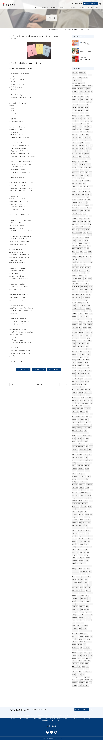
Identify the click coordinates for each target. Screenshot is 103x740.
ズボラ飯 (86, 240)
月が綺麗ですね (82, 291)
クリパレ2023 (80, 669)
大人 (90, 102)
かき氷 (89, 278)
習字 (82, 93)
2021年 (84, 302)
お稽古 (73, 240)
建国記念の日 (74, 484)
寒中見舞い (88, 601)
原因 (86, 389)
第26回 (90, 584)
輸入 (82, 652)
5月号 (73, 229)
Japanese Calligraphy (83, 571)
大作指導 (80, 500)
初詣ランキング (75, 112)
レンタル (83, 593)
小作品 (77, 587)
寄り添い (82, 267)
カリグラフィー (87, 180)
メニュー (74, 77)
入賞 (73, 584)
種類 (89, 305)
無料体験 (74, 441)
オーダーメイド (87, 519)
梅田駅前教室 (81, 107)
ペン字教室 (74, 468)
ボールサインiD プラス (76, 498)
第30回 (90, 671)
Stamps (73, 679)
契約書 (73, 462)
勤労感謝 (77, 294)
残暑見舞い (90, 538)
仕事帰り (74, 541)
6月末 (73, 251)
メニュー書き (81, 533)
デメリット (74, 443)
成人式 (73, 150)
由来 (77, 262)
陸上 (73, 405)
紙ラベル (84, 522)
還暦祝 (77, 283)
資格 (85, 511)
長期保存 (89, 340)
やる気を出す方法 (85, 205)
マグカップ (85, 498)
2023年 (73, 639)
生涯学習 (88, 557)
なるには (87, 194)
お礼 (84, 183)
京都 (83, 414)
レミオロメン (82, 338)
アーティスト (81, 134)
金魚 (80, 536)
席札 (81, 647)
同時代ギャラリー (75, 652)
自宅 (87, 411)
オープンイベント (79, 622)
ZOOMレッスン (75, 506)
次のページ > (64, 384)
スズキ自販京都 (85, 625)
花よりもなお (83, 367)
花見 (73, 197)
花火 (82, 272)
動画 (73, 232)
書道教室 (87, 112)
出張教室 (89, 435)
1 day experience (75, 633)
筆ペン (73, 121)
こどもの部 (87, 93)
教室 (77, 72)
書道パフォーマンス (85, 99)
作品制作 (89, 641)
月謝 (73, 140)
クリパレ (74, 669)
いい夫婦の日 (89, 593)
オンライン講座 (75, 552)
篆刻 (87, 416)
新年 (82, 126)
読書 (73, 297)
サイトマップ (57, 720)
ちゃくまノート (86, 685)
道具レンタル (74, 593)
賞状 (84, 644)
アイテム (87, 487)
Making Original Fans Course (77, 677)
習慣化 (81, 424)
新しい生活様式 (75, 267)
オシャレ (82, 329)
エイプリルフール (81, 202)
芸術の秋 (89, 427)
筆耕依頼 (81, 560)
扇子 (79, 538)
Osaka (88, 574)
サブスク (83, 346)
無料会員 (90, 251)
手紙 (82, 167)
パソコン (86, 175)
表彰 (73, 530)
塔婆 (73, 525)
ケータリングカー (75, 308)
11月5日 (90, 546)
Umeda (84, 576)
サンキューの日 (87, 647)
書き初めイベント (75, 609)
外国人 (91, 446)
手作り (86, 172)
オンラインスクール (84, 481)
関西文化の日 (78, 590)
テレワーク (89, 232)
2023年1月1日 (81, 606)
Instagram (81, 517)
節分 (86, 161)
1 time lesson (86, 652)
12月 (73, 102)
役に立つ (78, 161)
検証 (87, 446)
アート (91, 536)
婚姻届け (74, 199)
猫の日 (73, 481)
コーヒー (79, 473)
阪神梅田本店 (81, 682)
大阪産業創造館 (84, 546)
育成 (77, 452)
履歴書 (90, 167)
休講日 (81, 251)
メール (84, 245)
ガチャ (77, 338)
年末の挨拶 (85, 460)
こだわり (78, 403)
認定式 (86, 587)
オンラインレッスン (76, 565)
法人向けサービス (82, 91)
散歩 (90, 216)
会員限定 (87, 229)
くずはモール (74, 606)
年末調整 (74, 316)
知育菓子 (83, 354)
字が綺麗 (77, 175)
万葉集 (85, 650)
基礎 (83, 674)
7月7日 (85, 384)
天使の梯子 (85, 370)
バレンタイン (74, 164)
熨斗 (81, 552)
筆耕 (73, 183)
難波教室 (83, 159)
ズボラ (84, 365)
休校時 (73, 256)
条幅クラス (80, 332)
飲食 (89, 150)
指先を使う (78, 197)
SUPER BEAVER (75, 389)
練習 (77, 121)
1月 (76, 153)
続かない (82, 422)
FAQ (80, 102)
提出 (73, 226)
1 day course (89, 620)
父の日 (79, 259)
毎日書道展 (74, 500)
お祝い (78, 150)
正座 (84, 232)
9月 (86, 275)
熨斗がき (90, 527)
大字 (77, 544)
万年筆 (88, 568)
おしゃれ (83, 115)
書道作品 (88, 115)
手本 (87, 104)
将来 (83, 161)
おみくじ (74, 362)
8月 (79, 272)
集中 (73, 457)
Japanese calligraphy (76, 503)
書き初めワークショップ (81, 603)
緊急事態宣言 (74, 324)
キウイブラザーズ (75, 378)
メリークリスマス (75, 142)
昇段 (77, 245)
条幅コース (80, 555)
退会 (73, 237)
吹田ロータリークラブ (76, 527)
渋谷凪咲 (87, 468)
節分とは (74, 471)
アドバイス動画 (80, 240)
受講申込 (77, 381)
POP (73, 416)
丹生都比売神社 (84, 492)
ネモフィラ (86, 357)
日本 (73, 145)
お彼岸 (73, 343)
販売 (73, 118)
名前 (79, 443)
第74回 (85, 660)
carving (78, 679)
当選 (91, 145)
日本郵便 (74, 302)
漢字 (73, 207)
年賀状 (73, 126)
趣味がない (82, 411)
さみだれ (74, 370)
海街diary (87, 381)
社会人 (85, 188)
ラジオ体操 (88, 422)
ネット (78, 601)
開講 (73, 194)
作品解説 (87, 663)
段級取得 (74, 479)
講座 (85, 641)
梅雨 (73, 272)
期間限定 (74, 354)
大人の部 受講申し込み (62, 718)
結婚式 (89, 199)
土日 (90, 587)
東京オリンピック (85, 403)
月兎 (83, 612)
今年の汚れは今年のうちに (83, 300)
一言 (73, 156)
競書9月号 (80, 278)
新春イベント (74, 617)
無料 (73, 454)
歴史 (77, 145)
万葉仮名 (74, 655)
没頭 (84, 552)
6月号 (77, 251)
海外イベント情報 (75, 99)
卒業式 (88, 338)
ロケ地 (88, 156)
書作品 (81, 519)
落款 (86, 579)
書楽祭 (77, 663)
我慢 (87, 329)
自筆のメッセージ (79, 430)
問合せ (82, 381)
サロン (86, 226)
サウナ (73, 403)
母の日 (86, 362)
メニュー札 (86, 560)
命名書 (78, 115)
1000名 (90, 449)
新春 (86, 612)
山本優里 (78, 614)
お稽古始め (81, 514)
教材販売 (80, 243)
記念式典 (84, 628)
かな (78, 167)
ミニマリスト (79, 264)
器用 (77, 148)
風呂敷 (73, 270)
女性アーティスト (75, 598)
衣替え (85, 340)
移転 (91, 679)
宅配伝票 (74, 178)
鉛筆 (77, 156)
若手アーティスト (82, 617)
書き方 (80, 137)
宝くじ (87, 145)
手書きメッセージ (75, 422)
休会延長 (87, 237)
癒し (87, 216)
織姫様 (73, 384)
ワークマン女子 (75, 357)
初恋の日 (74, 435)
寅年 (91, 443)
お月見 (73, 427)
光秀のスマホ (83, 373)
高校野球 (87, 414)
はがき (79, 435)
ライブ (86, 96)
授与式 (81, 587)
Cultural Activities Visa (76, 574)
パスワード (85, 224)
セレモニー (74, 538)
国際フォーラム (84, 598)
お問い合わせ (85, 77)
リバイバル (87, 471)
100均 (87, 256)
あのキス (82, 386)
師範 (73, 175)
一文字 (91, 131)
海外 (84, 186)
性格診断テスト (81, 362)
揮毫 (89, 91)
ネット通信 (83, 563)
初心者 (78, 408)
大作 (73, 492)
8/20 (90, 682)
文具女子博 (80, 392)
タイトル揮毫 (79, 568)
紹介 (91, 121)
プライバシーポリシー (76, 80)
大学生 (89, 617)
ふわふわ (74, 281)
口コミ (73, 601)
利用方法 (90, 286)
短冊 (77, 533)
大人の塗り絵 (80, 199)
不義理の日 (89, 348)
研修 (83, 281)
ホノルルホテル (81, 110)
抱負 (85, 126)
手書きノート (74, 275)
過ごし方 (85, 327)
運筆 (77, 140)
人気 (82, 378)
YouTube (77, 104)
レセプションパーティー (86, 565)
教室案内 (87, 107)
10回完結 (77, 226)
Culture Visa (89, 631)
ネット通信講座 (84, 286)
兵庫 (83, 178)
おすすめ (82, 121)
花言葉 (73, 359)
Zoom (85, 324)
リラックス (74, 660)
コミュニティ (81, 468)
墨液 (81, 351)
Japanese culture (82, 631)
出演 (89, 598)
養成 (73, 153)
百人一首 (74, 167)
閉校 (73, 294)
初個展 (90, 650)
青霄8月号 (82, 544)
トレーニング (81, 148)
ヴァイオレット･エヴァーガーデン (79, 476)
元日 (82, 609)
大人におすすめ (87, 408)
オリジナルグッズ (75, 511)
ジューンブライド (75, 386)
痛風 (91, 514)
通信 (89, 210)
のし (81, 283)
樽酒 (80, 522)
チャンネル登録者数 (83, 449)
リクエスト (74, 313)
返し (88, 291)
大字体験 (82, 663)
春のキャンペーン (87, 351)
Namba (73, 576)
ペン (89, 137)
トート (90, 498)
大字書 (78, 563)
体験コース (79, 674)
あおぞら (74, 658)
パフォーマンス (75, 186)
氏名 (89, 492)
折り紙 (78, 376)
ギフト (73, 603)
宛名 (73, 446)
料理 (83, 438)
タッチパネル (82, 207)
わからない (82, 216)
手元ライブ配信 (79, 405)
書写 (82, 679)
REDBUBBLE (80, 465)
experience (78, 620)
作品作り (80, 660)
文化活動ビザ (74, 449)
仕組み (86, 313)
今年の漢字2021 (79, 454)
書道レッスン (74, 636)
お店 (85, 150)
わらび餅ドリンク (75, 395)
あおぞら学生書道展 (83, 289)
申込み (82, 96)
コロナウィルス (79, 213)
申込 (90, 224)
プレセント (79, 438)
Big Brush (84, 574)
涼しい (88, 270)
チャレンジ (74, 243)
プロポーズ (74, 191)
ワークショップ (75, 172)
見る (77, 289)
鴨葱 (88, 343)
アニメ (80, 671)
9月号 (77, 424)
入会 (77, 102)
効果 (82, 180)
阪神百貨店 (87, 669)
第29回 (73, 563)
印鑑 (78, 579)
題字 (84, 568)
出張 (81, 186)
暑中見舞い (84, 538)
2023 (73, 663)
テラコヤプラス (75, 571)
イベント (82, 172)
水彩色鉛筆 (74, 202)
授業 (82, 408)
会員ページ (82, 229)
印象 (82, 175)
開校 (87, 235)
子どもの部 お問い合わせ (48, 718)
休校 (80, 218)
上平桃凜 (77, 530)
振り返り (85, 454)
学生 (73, 587)
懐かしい (83, 508)
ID (80, 224)
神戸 (83, 321)
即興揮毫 (74, 644)
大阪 (87, 102)
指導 (88, 552)
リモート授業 (89, 324)
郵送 (77, 229)
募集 (85, 210)
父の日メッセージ (87, 378)
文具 (85, 392)
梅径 (73, 245)
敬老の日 (79, 365)
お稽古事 (88, 576)
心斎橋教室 (87, 679)
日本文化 (87, 121)
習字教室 (79, 178)
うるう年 (89, 476)
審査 (89, 221)
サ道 (91, 400)
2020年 (77, 224)
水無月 (90, 370)
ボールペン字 (78, 118)
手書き (89, 164)
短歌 (90, 191)
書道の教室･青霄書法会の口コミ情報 (79, 74)
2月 (84, 156)
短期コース (80, 650)
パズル (83, 359)
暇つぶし (84, 427)
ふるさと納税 (81, 313)
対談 (78, 419)
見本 (91, 414)
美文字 (83, 416)
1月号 (87, 316)
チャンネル (83, 104)
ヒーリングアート (75, 180)
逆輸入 (77, 207)
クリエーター (74, 671)
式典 (80, 628)
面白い (87, 346)
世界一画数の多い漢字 (80, 446)
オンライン (87, 281)
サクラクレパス (88, 495)
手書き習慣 (84, 435)
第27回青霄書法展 (86, 297)
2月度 (73, 620)
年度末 (73, 346)
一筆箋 (80, 183)
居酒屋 (77, 169)
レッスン (77, 123)
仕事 (91, 205)
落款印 (80, 639)
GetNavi (81, 495)
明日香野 (88, 395)
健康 (87, 666)
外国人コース (89, 658)
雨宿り (81, 400)
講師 (83, 194)
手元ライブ (88, 354)
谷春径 (73, 568)
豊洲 (73, 224)
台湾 (81, 131)
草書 (88, 365)
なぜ (73, 430)
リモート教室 (87, 517)
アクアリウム (85, 536)
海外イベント (79, 129)
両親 (89, 541)
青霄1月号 (88, 294)
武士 (78, 367)
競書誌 (82, 595)
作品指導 (77, 492)
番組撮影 (87, 636)
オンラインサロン (75, 210)
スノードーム (87, 332)
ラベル (87, 533)
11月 (73, 289)
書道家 (73, 129)
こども (85, 457)
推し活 (73, 508)
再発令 (80, 324)
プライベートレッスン (83, 452)
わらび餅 (82, 395)
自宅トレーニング (75, 286)
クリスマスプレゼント (76, 460)
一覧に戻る (39, 384)
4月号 (86, 221)
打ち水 (85, 278)
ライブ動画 (85, 441)
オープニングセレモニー (85, 530)
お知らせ (74, 235)
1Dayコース (88, 590)
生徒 (84, 213)
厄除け (84, 270)
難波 (73, 159)
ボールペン (87, 169)
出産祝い (90, 506)
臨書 (83, 471)
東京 (79, 414)
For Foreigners (75, 631)
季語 (76, 332)
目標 (73, 134)
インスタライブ (87, 243)
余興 (85, 430)
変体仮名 (79, 655)
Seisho (83, 658)
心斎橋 (82, 142)
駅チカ (73, 115)
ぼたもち (78, 343)
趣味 (73, 104)
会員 (73, 213)
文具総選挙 (74, 392)
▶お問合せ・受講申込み (90, 3)
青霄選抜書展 (74, 682)
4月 (85, 199)
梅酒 (73, 381)
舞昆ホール (74, 650)
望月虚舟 (79, 557)
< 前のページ (14, 384)
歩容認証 (90, 262)
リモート (74, 300)
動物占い (88, 359)
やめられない (74, 291)
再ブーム (74, 473)
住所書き (74, 557)
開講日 (73, 161)
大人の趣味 (86, 283)
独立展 (73, 546)
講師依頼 (74, 88)
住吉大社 (82, 112)
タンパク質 (82, 316)
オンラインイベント (81, 479)
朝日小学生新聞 (89, 484)
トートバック (87, 465)
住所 (73, 495)
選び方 (82, 397)
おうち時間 (79, 256)
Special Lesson (85, 655)
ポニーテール (79, 384)
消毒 (90, 416)
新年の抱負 (87, 153)
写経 (80, 140)
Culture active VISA (80, 549)
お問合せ (77, 93)
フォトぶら (78, 159)
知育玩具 (78, 359)
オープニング (85, 582)
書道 (73, 72)
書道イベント (81, 484)
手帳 (87, 134)
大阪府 (73, 614)
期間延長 (83, 235)
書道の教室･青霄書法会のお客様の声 (79, 85)
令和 (87, 148)
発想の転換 (88, 308)
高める (86, 419)
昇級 (80, 245)
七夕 (90, 259)
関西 (89, 367)
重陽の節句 (86, 424)
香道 (73, 351)
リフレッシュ (74, 514)
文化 (80, 153)
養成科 (79, 685)
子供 (84, 102)
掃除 (84, 264)
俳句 (86, 191)
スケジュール (74, 91)
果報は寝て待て (75, 400)
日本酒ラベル (74, 522)
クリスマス (87, 142)
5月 (90, 235)
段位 (90, 172)
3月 (76, 183)
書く (84, 123)
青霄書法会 (90, 85)
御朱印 (79, 281)
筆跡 (81, 262)
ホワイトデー (89, 186)
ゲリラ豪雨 (86, 400)
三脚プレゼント (88, 319)
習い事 (84, 118)
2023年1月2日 (75, 612)
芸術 (73, 590)
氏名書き (86, 555)
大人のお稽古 (87, 677)
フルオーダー (74, 517)
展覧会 (81, 169)
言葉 (79, 191)
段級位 (77, 495)
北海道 (73, 408)
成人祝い (90, 460)
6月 (84, 248)
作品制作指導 (74, 641)
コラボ (73, 305)
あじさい (79, 370)
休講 (91, 99)
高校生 (79, 582)
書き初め (89, 126)
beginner (79, 658)
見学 (82, 511)
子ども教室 (74, 110)
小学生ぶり (86, 500)
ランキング (89, 118)
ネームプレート (75, 647)
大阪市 (90, 612)
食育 (78, 354)
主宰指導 (81, 641)
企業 (73, 533)
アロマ (77, 351)
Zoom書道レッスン (76, 397)
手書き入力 (89, 207)
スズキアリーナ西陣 (76, 625)
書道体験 (81, 633)
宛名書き (83, 601)
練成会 (88, 639)
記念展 (73, 674)
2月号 (80, 327)
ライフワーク (83, 541)
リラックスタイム (79, 457)
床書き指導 (81, 636)
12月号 (85, 584)
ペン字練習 (78, 416)
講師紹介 (88, 88)
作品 (88, 479)
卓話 (83, 527)
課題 (78, 235)
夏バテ (82, 389)
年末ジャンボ (81, 145)
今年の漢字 (86, 131)
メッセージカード (82, 164)
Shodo (73, 622)
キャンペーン (74, 321)
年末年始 (79, 441)
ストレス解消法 (75, 216)
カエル (73, 376)
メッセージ (74, 188)
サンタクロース (83, 305)
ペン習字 (89, 392)
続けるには (78, 194)
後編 (73, 424)
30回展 (79, 666)
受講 (78, 96)
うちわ (86, 595)
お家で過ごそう (79, 232)
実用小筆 (74, 221)
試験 (78, 221)
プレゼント (85, 259)
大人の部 (74, 96)
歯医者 (77, 335)
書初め (87, 443)
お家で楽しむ (74, 218)
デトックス (81, 487)
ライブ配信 (74, 278)
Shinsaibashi (79, 576)
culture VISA (84, 503)
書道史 (82, 579)
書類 (87, 197)
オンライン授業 (89, 321)
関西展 (89, 660)
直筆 (73, 338)
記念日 (73, 340)
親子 (77, 134)
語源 (81, 335)
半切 (84, 639)
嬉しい (86, 167)
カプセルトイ (86, 335)
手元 (73, 327)
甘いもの (90, 289)
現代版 (78, 373)
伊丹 (80, 321)
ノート (83, 197)
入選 (90, 582)
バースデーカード (80, 462)
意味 (79, 205)
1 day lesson (80, 644)
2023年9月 (74, 666)
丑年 (88, 302)
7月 (90, 256)
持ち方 (80, 156)
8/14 (87, 682)
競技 (91, 403)
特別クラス (74, 685)
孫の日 (73, 438)
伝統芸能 (74, 579)
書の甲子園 (74, 414)
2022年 (83, 443)
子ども (79, 471)
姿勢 (88, 123)
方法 (73, 131)
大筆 (73, 487)
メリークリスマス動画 (87, 140)
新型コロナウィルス (80, 237)
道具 (78, 541)
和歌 (83, 191)
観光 (83, 590)
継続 (89, 373)
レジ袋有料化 (87, 267)
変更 (89, 218)
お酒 (82, 150)
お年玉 (90, 454)
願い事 (73, 262)
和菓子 (73, 373)
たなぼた (83, 343)
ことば (91, 655)
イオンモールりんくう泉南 (87, 614)
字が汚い (85, 137)
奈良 (78, 595)
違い (90, 175)
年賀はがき (90, 603)
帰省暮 (91, 313)
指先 (73, 148)
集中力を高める (87, 129)
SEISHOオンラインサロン (77, 248)
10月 (73, 283)
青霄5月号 (85, 506)
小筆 (83, 473)
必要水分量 (88, 376)
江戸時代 (74, 367)
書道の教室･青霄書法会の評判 (78, 83)
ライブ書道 (74, 582)
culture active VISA (80, 525)
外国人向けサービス (81, 88)
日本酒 (73, 536)
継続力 (91, 500)
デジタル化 (81, 275)
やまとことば (78, 297)
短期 (77, 487)
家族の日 (74, 365)
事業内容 (90, 74)
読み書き (90, 327)
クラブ (87, 110)
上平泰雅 (79, 302)
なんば (81, 357)
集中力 (82, 419)
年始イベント (74, 560)
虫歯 (73, 335)
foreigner (83, 620)
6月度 (86, 251)
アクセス (79, 77)
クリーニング (79, 340)
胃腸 (90, 389)
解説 (77, 327)
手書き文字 (74, 555)
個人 (73, 123)
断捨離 (73, 264)
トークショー (74, 628)
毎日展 (87, 544)
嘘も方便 (83, 348)
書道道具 (78, 508)
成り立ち (74, 465)
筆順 (73, 259)
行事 (91, 636)
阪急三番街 (86, 609)
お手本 (78, 126)
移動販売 (82, 308)
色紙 (87, 549)
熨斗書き (74, 595)
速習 (90, 452)
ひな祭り (80, 188)
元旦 (87, 606)
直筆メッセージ (88, 462)
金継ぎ (89, 522)
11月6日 (73, 549)
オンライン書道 (87, 405)
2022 (84, 557)
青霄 (82, 221)
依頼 (77, 305)
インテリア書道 (75, 519)
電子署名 (85, 262)
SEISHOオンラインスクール (77, 319)
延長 (82, 226)
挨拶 (90, 148)
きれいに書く (74, 137)
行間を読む (74, 205)
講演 (86, 525)
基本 (73, 452)
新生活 (78, 346)
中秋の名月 (79, 427)
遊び (83, 256)
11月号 (87, 438)
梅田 (89, 188)
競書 (90, 226)
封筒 (73, 169)
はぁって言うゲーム (76, 348)
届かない (89, 245)
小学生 (88, 508)
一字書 (78, 546)
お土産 (86, 633)
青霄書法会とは (82, 72)
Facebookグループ (79, 584)
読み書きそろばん (75, 329)
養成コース (74, 107)
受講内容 (84, 218)
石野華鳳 (74, 419)
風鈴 (80, 270)
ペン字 (77, 131)
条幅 (73, 93)
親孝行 (73, 544)
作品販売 (85, 671)
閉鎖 (88, 248)
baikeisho (87, 514)
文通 (82, 210)
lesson (90, 571)
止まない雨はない (89, 397)
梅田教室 (89, 159)
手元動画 (83, 294)
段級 (77, 481)
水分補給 (83, 376)
